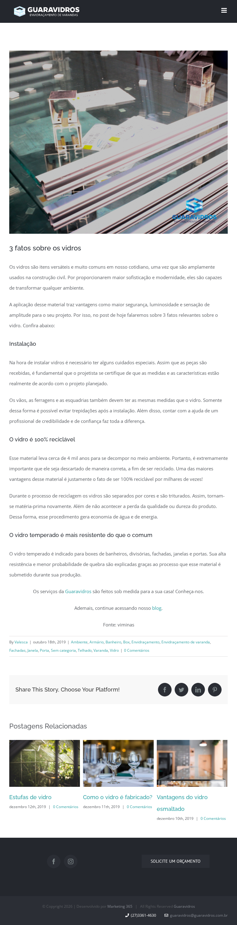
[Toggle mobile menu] (224, 10)
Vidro (114, 650)
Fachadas (17, 650)
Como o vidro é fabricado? (117, 797)
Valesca (21, 642)
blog (156, 608)
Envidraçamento (145, 642)
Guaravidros (78, 591)
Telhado (85, 650)
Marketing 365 (119, 906)
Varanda (101, 650)
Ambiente (79, 642)
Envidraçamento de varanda (185, 642)
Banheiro (113, 642)
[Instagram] (70, 861)
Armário (96, 642)
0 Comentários (136, 650)
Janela (32, 650)
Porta (44, 650)
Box (126, 642)
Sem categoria (63, 650)
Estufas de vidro (30, 797)
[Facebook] (53, 861)
